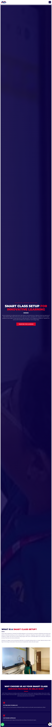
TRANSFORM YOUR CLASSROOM (26, 324)
